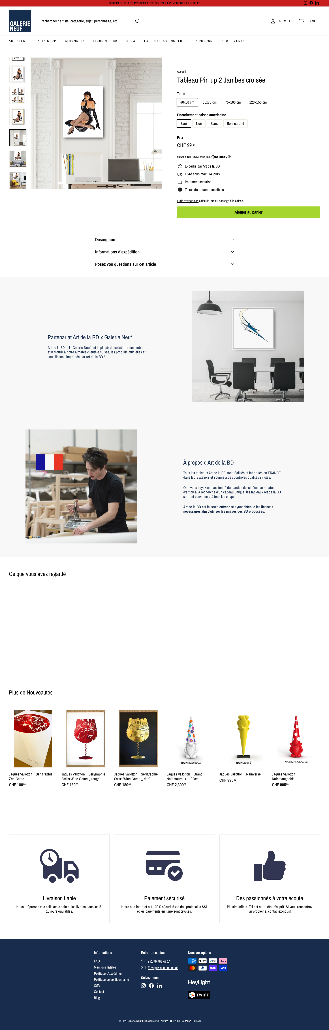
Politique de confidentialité (111, 979)
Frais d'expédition (188, 201)
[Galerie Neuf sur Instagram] (143, 985)
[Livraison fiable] (59, 865)
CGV (97, 985)
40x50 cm (187, 102)
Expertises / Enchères (165, 41)
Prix (180, 137)
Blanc (214, 123)
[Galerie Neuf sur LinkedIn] (159, 985)
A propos (204, 41)
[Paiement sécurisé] (164, 865)
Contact (99, 991)
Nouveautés (40, 692)
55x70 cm (210, 102)
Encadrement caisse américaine (201, 115)
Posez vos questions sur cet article (125, 264)
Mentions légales (105, 967)
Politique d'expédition (108, 973)
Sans (184, 123)
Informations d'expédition (117, 252)
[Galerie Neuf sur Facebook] (151, 985)
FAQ (97, 961)
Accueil (181, 71)
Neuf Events (233, 41)
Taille (181, 93)
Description (105, 239)
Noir (199, 123)
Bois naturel (235, 123)
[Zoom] (96, 123)
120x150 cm (258, 102)
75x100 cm (233, 102)
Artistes (17, 41)
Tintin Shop (45, 41)
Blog (130, 41)
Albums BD (74, 41)
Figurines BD (105, 41)
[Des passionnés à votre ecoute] (269, 865)
